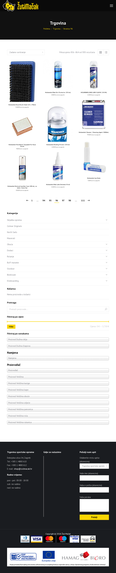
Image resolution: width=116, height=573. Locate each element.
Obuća (10, 244)
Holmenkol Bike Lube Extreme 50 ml (58, 184)
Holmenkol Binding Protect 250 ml (58, 145)
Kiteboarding (13, 280)
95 (50, 200)
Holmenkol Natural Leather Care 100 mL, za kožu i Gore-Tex (22, 187)
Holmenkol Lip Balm (93, 178)
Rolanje (10, 256)
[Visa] (36, 542)
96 (56, 200)
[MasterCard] (49, 542)
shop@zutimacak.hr (23, 468)
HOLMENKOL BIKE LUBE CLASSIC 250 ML (94, 92)
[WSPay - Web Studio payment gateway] (88, 542)
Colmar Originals (14, 226)
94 (43, 200)
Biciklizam (11, 274)
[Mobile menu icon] (111, 5)
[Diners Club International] (25, 542)
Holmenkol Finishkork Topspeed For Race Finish (22, 145)
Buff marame (13, 262)
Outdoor (11, 268)
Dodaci (10, 250)
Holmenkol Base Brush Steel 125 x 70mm (22, 105)
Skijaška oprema (14, 220)
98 (69, 200)
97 (63, 200)
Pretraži (106, 309)
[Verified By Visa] (74, 542)
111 (83, 200)
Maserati (11, 238)
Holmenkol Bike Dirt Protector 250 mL (58, 92)
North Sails (12, 232)
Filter (11, 327)
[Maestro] (62, 542)
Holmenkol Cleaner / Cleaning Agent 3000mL (94, 132)
